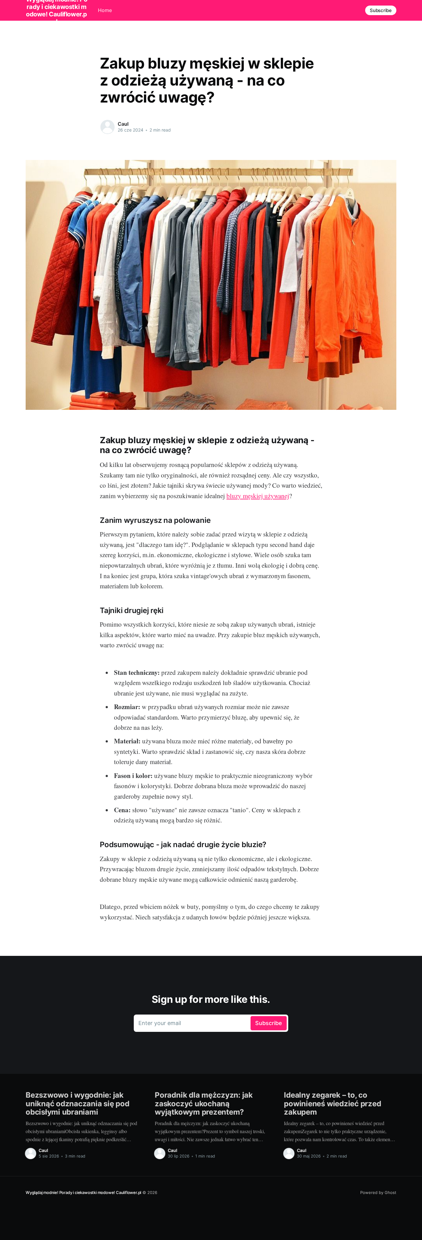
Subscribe (381, 10)
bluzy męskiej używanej (257, 495)
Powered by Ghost (378, 1192)
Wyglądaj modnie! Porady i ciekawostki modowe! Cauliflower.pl (83, 1192)
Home (105, 10)
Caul (123, 124)
